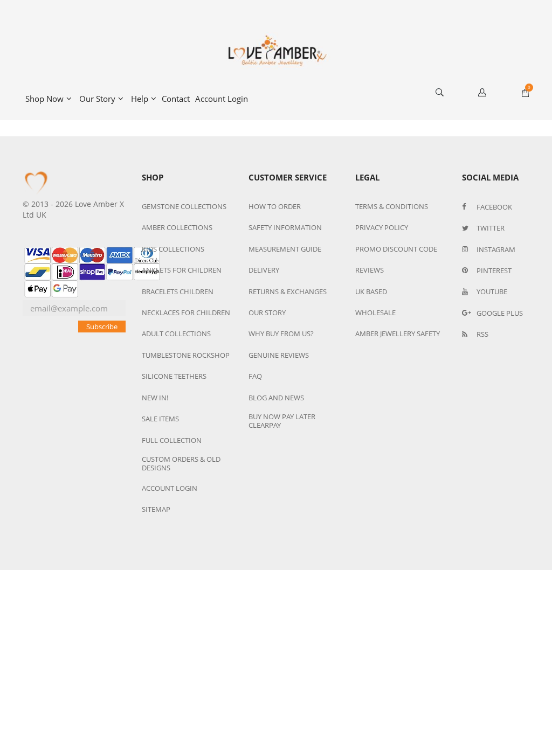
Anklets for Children (182, 270)
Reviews (369, 270)
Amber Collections (177, 227)
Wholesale (375, 312)
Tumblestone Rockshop (186, 355)
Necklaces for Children (186, 312)
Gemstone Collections (184, 206)
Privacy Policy (381, 227)
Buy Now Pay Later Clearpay (282, 420)
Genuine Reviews (279, 355)
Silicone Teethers (174, 376)
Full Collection (172, 440)
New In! (155, 397)
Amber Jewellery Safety (397, 333)
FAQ (255, 376)
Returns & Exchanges (288, 291)
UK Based (371, 291)
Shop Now (44, 98)
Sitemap (156, 509)
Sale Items (160, 418)
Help (139, 98)
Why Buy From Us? (281, 333)
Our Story (97, 98)
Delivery (264, 270)
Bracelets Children (177, 291)
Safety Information (285, 227)
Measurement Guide (285, 249)
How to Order (275, 206)
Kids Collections (173, 249)
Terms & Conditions (391, 206)
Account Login (221, 98)
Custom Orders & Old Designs (181, 463)
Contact (176, 98)
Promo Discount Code (396, 249)
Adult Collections (176, 333)
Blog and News (276, 397)
